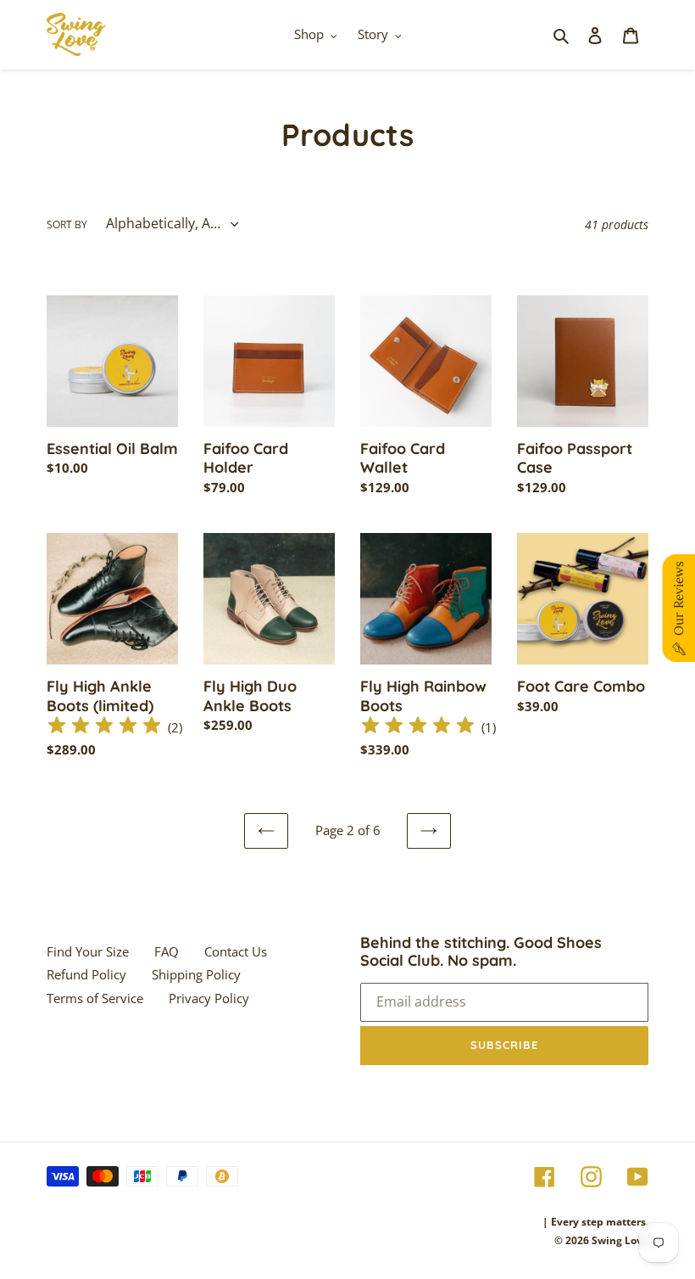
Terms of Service (95, 998)
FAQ (166, 951)
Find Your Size (88, 951)
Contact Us (235, 951)
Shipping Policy (196, 974)
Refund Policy (86, 974)
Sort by (67, 224)
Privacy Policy (209, 998)
